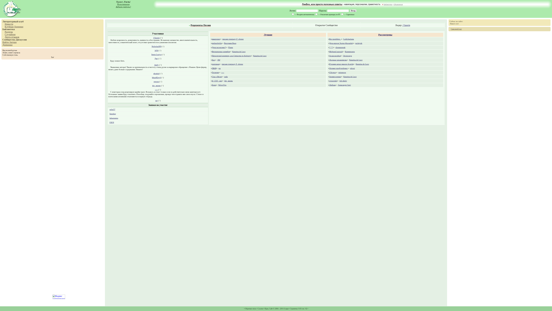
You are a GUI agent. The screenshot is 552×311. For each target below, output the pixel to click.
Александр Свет (344, 85)
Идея (266, 309)
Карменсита (350, 52)
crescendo (333, 81)
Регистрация (123, 4)
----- (156, 90)
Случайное (10, 34)
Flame (230, 47)
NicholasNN (156, 46)
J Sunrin (406, 25)
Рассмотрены (385, 35)
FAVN (112, 122)
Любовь (332, 85)
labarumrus (114, 118)
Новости (9, 24)
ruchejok (358, 43)
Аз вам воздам (335, 56)
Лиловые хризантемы (338, 60)
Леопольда (347, 56)
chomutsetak (340, 47)
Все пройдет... (335, 39)
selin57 (112, 109)
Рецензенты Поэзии (201, 25)
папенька (215, 64)
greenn (156, 81)
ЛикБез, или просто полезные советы (322, 4)
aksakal (156, 73)
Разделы (9, 32)
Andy (156, 65)
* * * (331, 47)
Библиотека (388, 4)
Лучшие (268, 35)
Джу (156, 58)
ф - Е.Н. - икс (217, 81)
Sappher (113, 114)
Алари (286, 309)
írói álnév (343, 81)
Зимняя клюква (335, 77)
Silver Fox (222, 85)
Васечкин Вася (230, 43)
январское (216, 39)
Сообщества (8, 39)
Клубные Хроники (14, 26)
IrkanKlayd (156, 77)
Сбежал (332, 72)
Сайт (271, 309)
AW (218, 60)
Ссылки (260, 309)
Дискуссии (21, 39)
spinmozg (342, 72)
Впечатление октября (221, 52)
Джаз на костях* (219, 47)
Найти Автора (9, 42)
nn (156, 100)
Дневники (7, 45)
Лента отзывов (12, 37)
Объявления (398, 4)
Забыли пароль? (123, 7)
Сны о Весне (217, 77)
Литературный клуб (13, 21)
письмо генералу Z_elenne (233, 39)
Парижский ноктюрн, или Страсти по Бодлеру (231, 56)
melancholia (217, 43)
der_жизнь (156, 86)
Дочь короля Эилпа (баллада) (341, 43)
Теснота (215, 72)
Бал (213, 60)
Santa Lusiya (156, 54)
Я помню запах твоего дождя (341, 64)
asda (226, 77)
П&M (214, 68)
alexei (352, 68)
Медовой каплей (336, 52)
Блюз (214, 85)
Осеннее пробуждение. (338, 68)
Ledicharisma (348, 39)
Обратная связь (250, 309)
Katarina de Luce (239, 52)
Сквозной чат (456, 29)
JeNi (156, 50)
